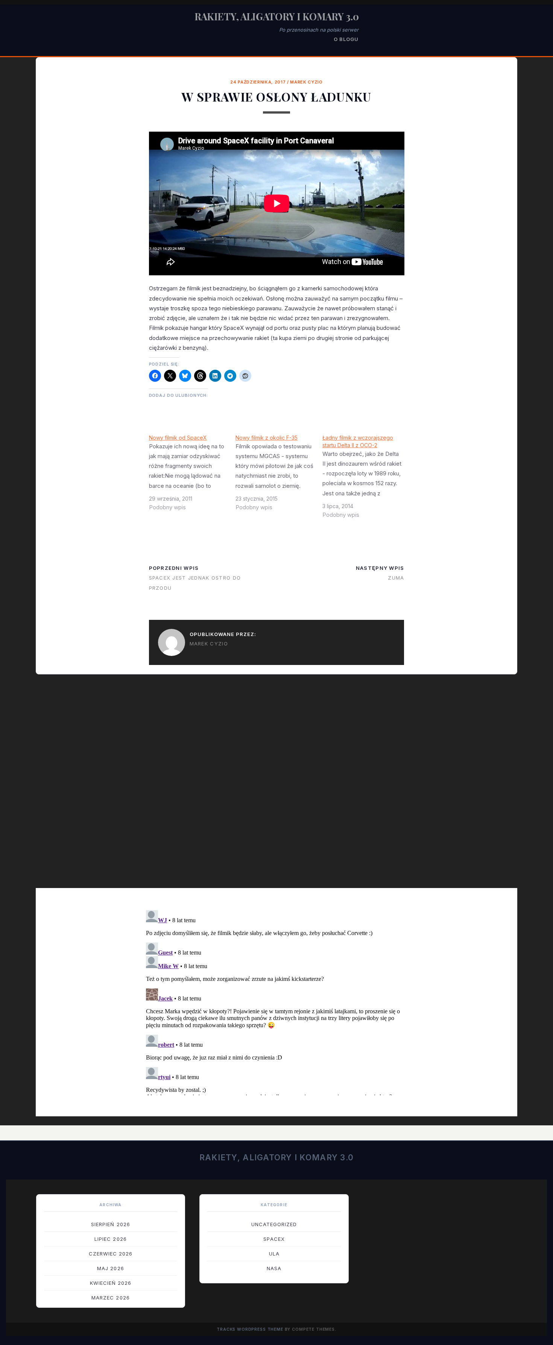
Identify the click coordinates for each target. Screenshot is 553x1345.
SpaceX (273, 1239)
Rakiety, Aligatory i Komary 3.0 (276, 16)
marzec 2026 (110, 1298)
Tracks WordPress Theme (250, 1329)
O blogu (346, 39)
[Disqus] (276, 786)
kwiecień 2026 (111, 1283)
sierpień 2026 (110, 1224)
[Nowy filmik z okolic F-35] (278, 475)
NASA (274, 1268)
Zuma (396, 578)
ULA (274, 1254)
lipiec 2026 (110, 1239)
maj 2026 (110, 1268)
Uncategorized (274, 1224)
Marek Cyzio (306, 82)
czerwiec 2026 (111, 1254)
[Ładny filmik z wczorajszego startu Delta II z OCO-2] (365, 479)
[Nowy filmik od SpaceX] (192, 475)
